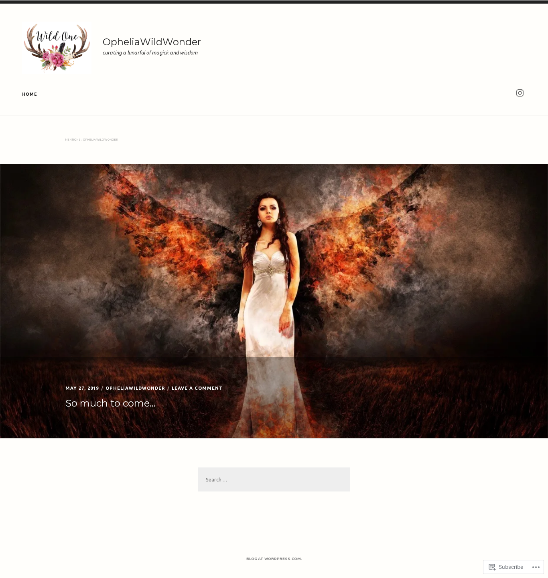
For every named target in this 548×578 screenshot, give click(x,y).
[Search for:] (273, 479)
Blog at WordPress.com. (274, 558)
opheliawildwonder (135, 388)
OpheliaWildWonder (152, 42)
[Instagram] (519, 93)
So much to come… (110, 403)
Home (29, 94)
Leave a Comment (197, 388)
